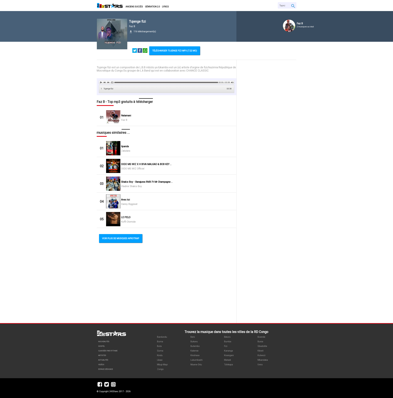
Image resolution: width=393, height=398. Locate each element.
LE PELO (125, 217)
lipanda (125, 146)
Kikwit (260, 350)
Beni (193, 337)
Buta (159, 346)
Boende (261, 337)
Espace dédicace (105, 369)
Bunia (260, 341)
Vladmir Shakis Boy (131, 186)
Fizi (225, 346)
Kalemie (194, 350)
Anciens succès (134, 6)
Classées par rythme (107, 351)
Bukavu (194, 341)
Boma (160, 341)
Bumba (227, 341)
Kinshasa (195, 355)
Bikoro (227, 337)
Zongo (160, 369)
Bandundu (162, 337)
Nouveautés (103, 342)
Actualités (103, 360)
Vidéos (101, 365)
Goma (160, 350)
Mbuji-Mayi (162, 364)
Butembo (195, 346)
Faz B (132, 26)
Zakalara (125, 150)
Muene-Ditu (196, 364)
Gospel (101, 346)
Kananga (228, 350)
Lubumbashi (196, 360)
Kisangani (229, 355)
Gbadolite (262, 346)
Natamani (126, 115)
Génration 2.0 (152, 6)
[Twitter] (134, 50)
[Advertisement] (266, 191)
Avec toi (125, 199)
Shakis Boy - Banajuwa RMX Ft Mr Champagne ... (147, 181)
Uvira (260, 364)
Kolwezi (261, 355)
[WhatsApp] (145, 50)
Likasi (159, 360)
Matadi (227, 360)
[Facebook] (140, 50)
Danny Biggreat (129, 204)
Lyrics (165, 6)
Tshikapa (228, 364)
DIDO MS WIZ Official (132, 168)
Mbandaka (263, 360)
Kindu (160, 355)
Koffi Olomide (128, 221)
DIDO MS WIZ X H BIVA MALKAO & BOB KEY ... (146, 164)
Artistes (102, 355)
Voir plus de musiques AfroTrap (120, 238)
